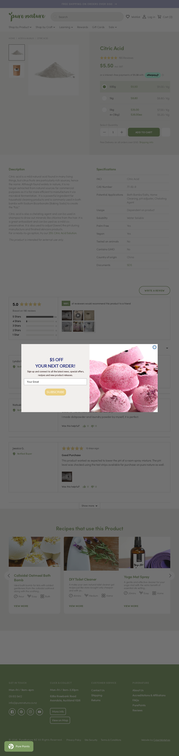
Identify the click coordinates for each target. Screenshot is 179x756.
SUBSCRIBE (55, 392)
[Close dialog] (154, 347)
